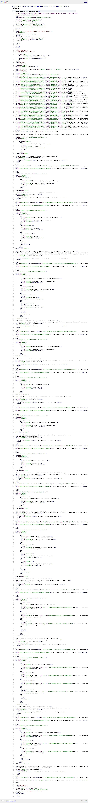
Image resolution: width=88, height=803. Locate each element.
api (67, 6)
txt (82, 801)
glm (61, 6)
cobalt (14, 6)
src (51, 6)
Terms (15, 801)
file (39, 11)
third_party (56, 6)
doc (64, 6)
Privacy (11, 801)
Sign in (85, 2)
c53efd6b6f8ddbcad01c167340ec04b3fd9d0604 (34, 6)
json (86, 801)
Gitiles (8, 801)
